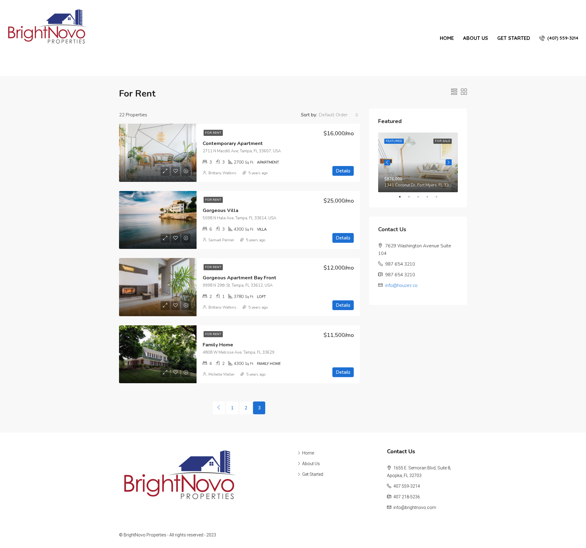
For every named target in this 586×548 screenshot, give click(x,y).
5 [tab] (439, 197)
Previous (387, 162)
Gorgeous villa (220, 210)
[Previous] (219, 407)
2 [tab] (412, 197)
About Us (475, 38)
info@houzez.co (401, 285)
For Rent (213, 133)
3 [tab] (421, 197)
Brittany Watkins (222, 173)
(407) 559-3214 (562, 38)
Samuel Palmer (221, 240)
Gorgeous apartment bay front (239, 277)
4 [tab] (430, 197)
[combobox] (338, 114)
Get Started (513, 38)
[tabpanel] (418, 162)
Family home (218, 344)
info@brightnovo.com (414, 507)
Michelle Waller (221, 374)
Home (447, 38)
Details (343, 171)
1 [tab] (403, 197)
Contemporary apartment (233, 143)
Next (449, 162)
